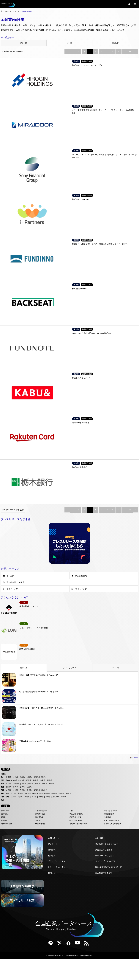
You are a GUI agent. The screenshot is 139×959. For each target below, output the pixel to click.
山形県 (36, 777)
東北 (2, 777)
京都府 (15, 790)
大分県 (41, 797)
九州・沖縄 (5, 797)
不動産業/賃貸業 (41, 811)
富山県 (21, 780)
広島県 (20, 793)
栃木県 (37, 784)
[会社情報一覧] (22, 852)
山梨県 (42, 780)
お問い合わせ (53, 838)
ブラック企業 (81, 589)
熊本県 (34, 797)
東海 (2, 787)
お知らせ (52, 873)
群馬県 (51, 784)
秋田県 (29, 777)
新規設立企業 (81, 576)
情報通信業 (39, 817)
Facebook (69, 944)
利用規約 (52, 855)
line (51, 944)
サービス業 (5, 811)
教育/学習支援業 (75, 817)
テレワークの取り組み (104, 855)
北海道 (3, 774)
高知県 (68, 793)
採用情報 (52, 850)
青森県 (8, 777)
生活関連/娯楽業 (6, 824)
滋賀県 (36, 790)
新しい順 (23, 43)
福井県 (35, 780)
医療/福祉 (4, 814)
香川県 (47, 793)
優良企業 (10, 576)
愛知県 (8, 787)
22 (130, 51)
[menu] (135, 4)
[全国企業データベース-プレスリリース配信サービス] (8, 4)
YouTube (78, 944)
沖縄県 (63, 797)
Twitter (60, 944)
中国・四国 (5, 793)
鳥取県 (41, 793)
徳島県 (54, 793)
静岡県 (15, 787)
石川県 (28, 780)
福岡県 (13, 797)
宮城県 (22, 777)
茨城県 (44, 784)
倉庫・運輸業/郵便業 (111, 820)
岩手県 (15, 777)
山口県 (13, 793)
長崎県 (27, 797)
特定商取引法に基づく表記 (106, 844)
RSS (87, 944)
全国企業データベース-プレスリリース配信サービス (63, 955)
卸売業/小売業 (40, 814)
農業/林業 (4, 820)
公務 (71, 811)
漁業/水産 (107, 817)
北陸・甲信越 (5, 780)
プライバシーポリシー (57, 861)
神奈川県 (16, 784)
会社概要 (99, 838)
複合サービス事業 (76, 820)
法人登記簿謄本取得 (103, 873)
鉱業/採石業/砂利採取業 (112, 824)
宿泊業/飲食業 (109, 814)
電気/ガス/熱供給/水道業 (78, 824)
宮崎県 (47, 797)
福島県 (43, 777)
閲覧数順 (115, 43)
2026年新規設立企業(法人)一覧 (108, 867)
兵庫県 (22, 790)
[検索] (129, 4)
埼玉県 (23, 784)
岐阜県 (22, 787)
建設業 (3, 817)
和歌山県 (44, 790)
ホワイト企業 (12, 589)
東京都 (8, 784)
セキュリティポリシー (57, 867)
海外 (2, 800)
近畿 (2, 790)
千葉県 (30, 784)
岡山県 (27, 793)
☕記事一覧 (134, 758)
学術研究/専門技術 (76, 814)
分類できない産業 (110, 811)
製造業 (37, 820)
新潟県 (14, 780)
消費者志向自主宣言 (103, 850)
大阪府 (8, 790)
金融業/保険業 (40, 824)
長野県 (49, 780)
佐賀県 (20, 797)
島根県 (34, 793)
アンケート (52, 844)
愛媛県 (61, 793)
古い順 (69, 43)
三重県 (29, 787)
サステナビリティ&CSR (105, 861)
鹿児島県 (55, 797)
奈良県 (29, 790)
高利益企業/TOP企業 (15, 582)
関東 (2, 784)
